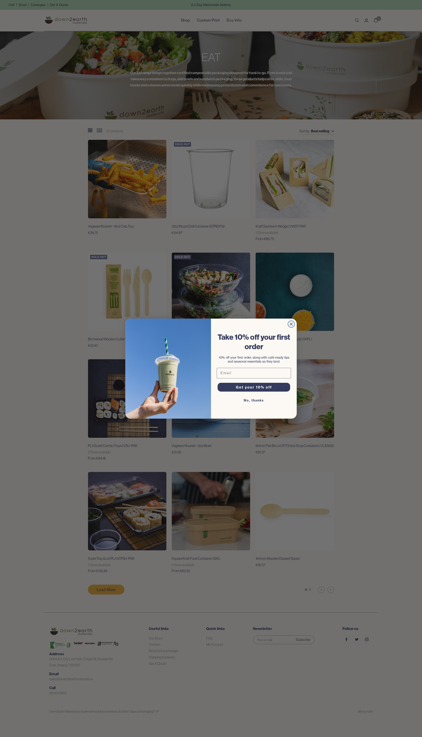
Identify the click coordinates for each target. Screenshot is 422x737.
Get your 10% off (254, 387)
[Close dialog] (291, 324)
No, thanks (254, 400)
